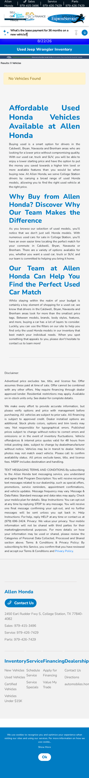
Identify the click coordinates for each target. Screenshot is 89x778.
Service (34, 661)
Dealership (77, 661)
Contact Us (23, 603)
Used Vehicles (15, 677)
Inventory (15, 661)
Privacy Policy (64, 551)
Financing (54, 661)
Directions (72, 677)
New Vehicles (14, 670)
